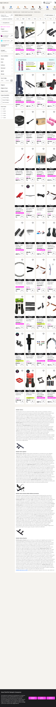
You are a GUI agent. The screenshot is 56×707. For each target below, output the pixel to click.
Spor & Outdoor (9, 12)
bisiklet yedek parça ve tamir (22, 570)
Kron (51, 18)
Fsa (40, 18)
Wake (29, 18)
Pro (45, 18)
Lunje (17, 18)
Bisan (35, 18)
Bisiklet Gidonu (37, 12)
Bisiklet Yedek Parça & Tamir (27, 12)
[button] (18, 41)
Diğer (23, 18)
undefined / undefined (7, 19)
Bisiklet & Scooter (16, 12)
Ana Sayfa (2, 12)
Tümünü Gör (51, 59)
